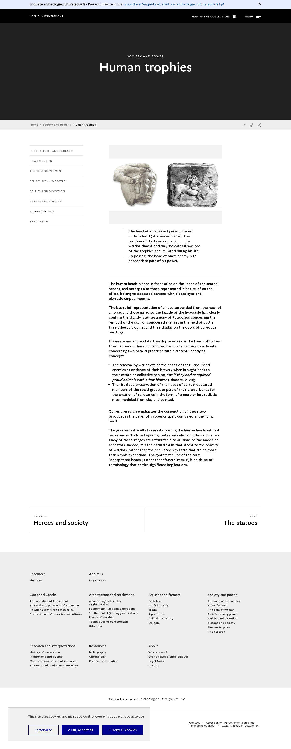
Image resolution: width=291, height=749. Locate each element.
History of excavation (45, 652)
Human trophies (43, 211)
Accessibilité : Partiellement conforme (230, 722)
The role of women (45, 170)
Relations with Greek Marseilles (52, 610)
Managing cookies (202, 725)
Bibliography (97, 652)
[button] (259, 125)
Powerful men (41, 160)
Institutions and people (46, 656)
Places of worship (101, 617)
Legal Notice (157, 661)
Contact (194, 722)
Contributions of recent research (53, 661)
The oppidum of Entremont (49, 601)
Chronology (97, 656)
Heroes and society (46, 201)
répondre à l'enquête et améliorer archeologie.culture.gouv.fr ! (172, 4)
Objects (154, 623)
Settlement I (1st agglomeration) (112, 608)
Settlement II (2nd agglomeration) (113, 613)
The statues (39, 221)
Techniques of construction (108, 621)
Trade (152, 610)
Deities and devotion (47, 191)
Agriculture (156, 614)
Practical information (103, 661)
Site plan (36, 580)
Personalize (43, 730)
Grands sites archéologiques (168, 656)
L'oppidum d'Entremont (46, 16)
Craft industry (158, 605)
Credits (153, 665)
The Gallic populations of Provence (54, 605)
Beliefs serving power (47, 181)
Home (34, 124)
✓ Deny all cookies (122, 730)
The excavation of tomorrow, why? (54, 665)
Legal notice (97, 580)
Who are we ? (157, 652)
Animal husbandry (160, 618)
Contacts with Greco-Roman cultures (56, 614)
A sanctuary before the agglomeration (105, 602)
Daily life (154, 601)
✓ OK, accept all (80, 730)
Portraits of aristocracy (51, 150)
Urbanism (95, 626)
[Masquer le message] (259, 3)
